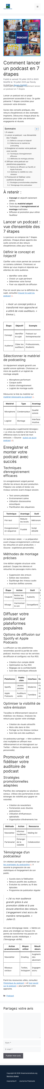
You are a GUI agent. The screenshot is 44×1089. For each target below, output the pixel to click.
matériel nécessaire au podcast (17, 397)
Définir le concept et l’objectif (20, 140)
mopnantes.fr (11, 1081)
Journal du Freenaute (27, 1081)
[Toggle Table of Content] (35, 129)
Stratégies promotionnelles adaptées (23, 182)
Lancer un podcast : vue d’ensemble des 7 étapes (21, 136)
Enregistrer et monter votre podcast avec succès (21, 149)
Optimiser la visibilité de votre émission (21, 173)
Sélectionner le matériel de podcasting (20, 144)
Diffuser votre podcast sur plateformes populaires (17, 162)
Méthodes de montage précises (22, 159)
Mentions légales (13, 1076)
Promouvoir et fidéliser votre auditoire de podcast (18, 178)
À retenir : (10, 132)
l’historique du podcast (13, 983)
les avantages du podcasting (16, 864)
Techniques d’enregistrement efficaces (20, 155)
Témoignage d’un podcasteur (21, 185)
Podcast (10, 996)
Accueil (20, 86)
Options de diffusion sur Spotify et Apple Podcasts (22, 168)
